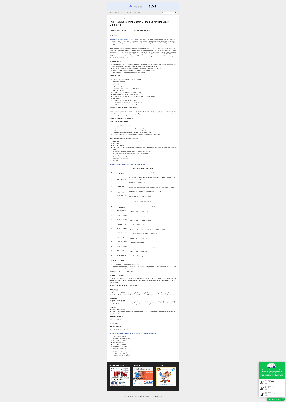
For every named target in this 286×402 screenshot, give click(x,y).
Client (123, 12)
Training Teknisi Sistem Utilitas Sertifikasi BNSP (129, 30)
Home (111, 12)
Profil (117, 12)
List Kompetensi (143, 394)
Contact (137, 12)
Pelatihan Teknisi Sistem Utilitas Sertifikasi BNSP (123, 39)
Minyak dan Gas (114, 33)
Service (129, 12)
